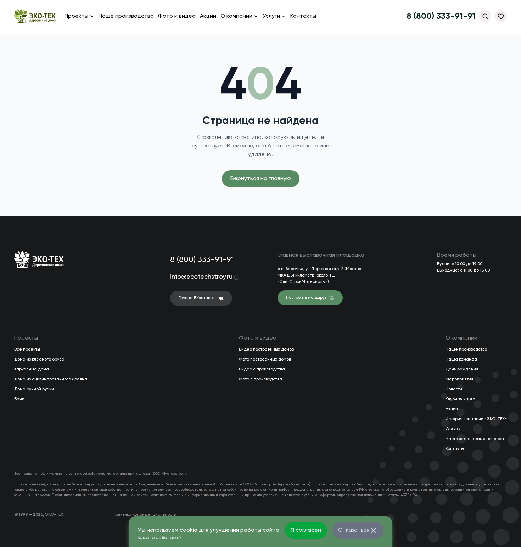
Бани (19, 399)
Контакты (303, 16)
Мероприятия (460, 379)
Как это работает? (160, 538)
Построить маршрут (306, 298)
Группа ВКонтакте (197, 298)
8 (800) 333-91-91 (441, 16)
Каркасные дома (31, 369)
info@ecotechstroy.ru (196, 277)
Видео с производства (262, 369)
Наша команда (461, 359)
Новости (454, 389)
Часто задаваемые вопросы (475, 439)
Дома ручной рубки (34, 389)
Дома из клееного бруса (39, 359)
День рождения (462, 369)
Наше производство (126, 16)
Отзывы (453, 429)
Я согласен (306, 530)
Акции (208, 16)
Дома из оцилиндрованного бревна (50, 379)
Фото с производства (260, 379)
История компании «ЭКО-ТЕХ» (476, 419)
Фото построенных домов (265, 359)
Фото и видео (177, 16)
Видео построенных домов (266, 349)
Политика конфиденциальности (145, 515)
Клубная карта (460, 399)
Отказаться (353, 530)
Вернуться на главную (260, 179)
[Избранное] (501, 16)
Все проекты (27, 349)
